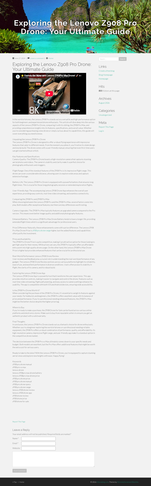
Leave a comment (37, 58)
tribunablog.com (103, 482)
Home (51, 58)
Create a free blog (106, 71)
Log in (101, 131)
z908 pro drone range (41, 230)
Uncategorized (105, 115)
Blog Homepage (106, 75)
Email (15, 443)
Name (15, 438)
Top (15, 482)
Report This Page (18, 422)
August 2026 (104, 103)
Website (16, 448)
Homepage (103, 78)
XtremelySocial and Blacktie (127, 482)
